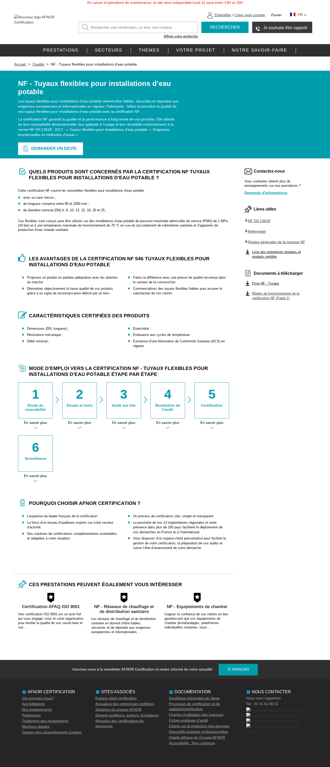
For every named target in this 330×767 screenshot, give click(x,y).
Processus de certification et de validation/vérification (194, 706)
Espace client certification (116, 698)
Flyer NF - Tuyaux (265, 283)
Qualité (38, 64)
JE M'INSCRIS (238, 669)
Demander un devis (54, 148)
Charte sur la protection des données (199, 726)
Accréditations (33, 704)
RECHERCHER (225, 27)
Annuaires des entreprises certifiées (124, 704)
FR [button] (301, 15)
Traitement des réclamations (45, 721)
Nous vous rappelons (263, 698)
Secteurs (108, 50)
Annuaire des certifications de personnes (119, 723)
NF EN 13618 (259, 221)
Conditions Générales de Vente (194, 698)
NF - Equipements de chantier (197, 606)
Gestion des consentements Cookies (52, 732)
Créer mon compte (249, 15)
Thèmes (149, 50)
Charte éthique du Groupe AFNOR (197, 737)
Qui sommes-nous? (38, 698)
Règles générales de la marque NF (276, 242)
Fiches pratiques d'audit (188, 720)
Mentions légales (36, 726)
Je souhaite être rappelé (285, 28)
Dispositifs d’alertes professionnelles (198, 732)
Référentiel (257, 231)
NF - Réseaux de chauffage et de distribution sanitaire (124, 609)
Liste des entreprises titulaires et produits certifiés (276, 254)
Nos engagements (37, 709)
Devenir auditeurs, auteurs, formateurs (127, 715)
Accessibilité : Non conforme (192, 743)
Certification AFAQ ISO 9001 (51, 606)
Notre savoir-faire (259, 50)
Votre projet (195, 50)
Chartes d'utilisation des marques (196, 715)
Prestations (60, 50)
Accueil (20, 64)
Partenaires (31, 715)
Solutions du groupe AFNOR (118, 709)
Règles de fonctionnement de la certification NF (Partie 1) (275, 296)
